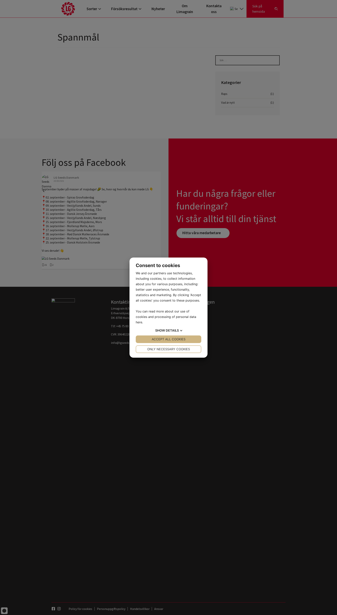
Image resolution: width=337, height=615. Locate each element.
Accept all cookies (168, 339)
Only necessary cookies (168, 349)
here (139, 322)
